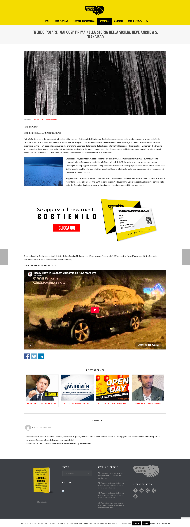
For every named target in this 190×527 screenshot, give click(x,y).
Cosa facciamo (61, 21)
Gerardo (104, 483)
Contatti (118, 21)
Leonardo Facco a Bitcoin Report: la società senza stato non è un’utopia (111, 485)
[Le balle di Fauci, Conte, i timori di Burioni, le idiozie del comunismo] (42, 388)
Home (47, 21)
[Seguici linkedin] (141, 490)
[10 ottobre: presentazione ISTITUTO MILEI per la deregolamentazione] (77, 388)
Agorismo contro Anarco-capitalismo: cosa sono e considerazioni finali (111, 505)
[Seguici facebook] (135, 490)
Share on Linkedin (41, 356)
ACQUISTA (42, 502)
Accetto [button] (136, 523)
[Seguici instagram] (148, 490)
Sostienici (104, 21)
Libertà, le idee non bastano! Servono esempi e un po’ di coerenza (148, 404)
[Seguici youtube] (135, 496)
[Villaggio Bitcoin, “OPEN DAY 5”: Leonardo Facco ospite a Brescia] (112, 388)
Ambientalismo (51, 119)
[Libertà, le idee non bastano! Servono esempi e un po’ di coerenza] (148, 388)
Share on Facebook (27, 356)
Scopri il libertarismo (83, 21)
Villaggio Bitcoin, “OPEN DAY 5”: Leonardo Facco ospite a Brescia (113, 404)
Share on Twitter (34, 356)
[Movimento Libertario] (95, 9)
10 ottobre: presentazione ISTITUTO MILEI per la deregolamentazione (78, 404)
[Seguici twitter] (154, 490)
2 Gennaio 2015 (37, 119)
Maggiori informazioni (160, 523)
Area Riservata (135, 21)
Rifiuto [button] (145, 523)
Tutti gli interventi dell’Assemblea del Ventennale (110, 475)
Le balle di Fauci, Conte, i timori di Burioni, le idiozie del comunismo (42, 404)
